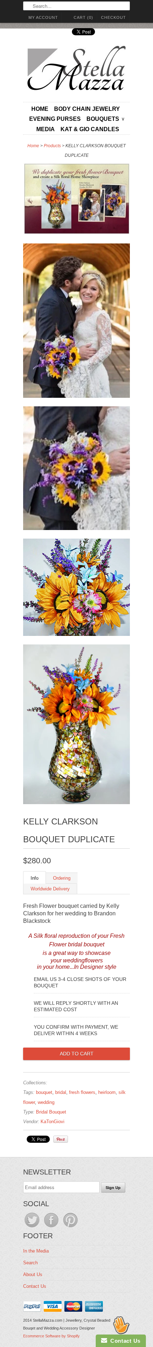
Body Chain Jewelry (87, 109)
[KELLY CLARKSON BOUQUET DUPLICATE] (76, 200)
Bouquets (105, 119)
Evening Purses (55, 119)
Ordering (61, 878)
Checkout (113, 17)
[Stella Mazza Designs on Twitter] (32, 1227)
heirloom (107, 1092)
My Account (43, 17)
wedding (46, 1102)
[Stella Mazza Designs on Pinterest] (70, 1227)
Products (52, 145)
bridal (60, 1092)
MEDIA (45, 129)
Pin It (60, 1139)
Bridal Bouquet (51, 1112)
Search (30, 1262)
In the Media (36, 1251)
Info (34, 878)
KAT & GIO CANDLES (89, 129)
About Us (32, 1274)
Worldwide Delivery (50, 888)
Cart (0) (83, 17)
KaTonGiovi (52, 1121)
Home (39, 109)
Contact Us (34, 1286)
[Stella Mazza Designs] (76, 70)
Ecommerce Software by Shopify (51, 1336)
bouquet (44, 1092)
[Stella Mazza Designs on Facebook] (52, 1227)
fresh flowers (82, 1092)
